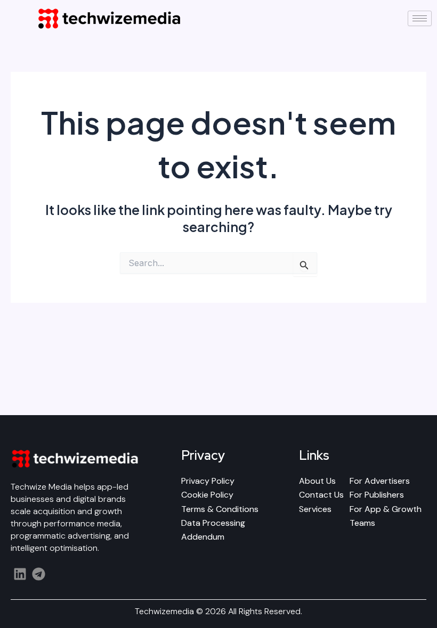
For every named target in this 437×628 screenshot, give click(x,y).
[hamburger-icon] (420, 18)
